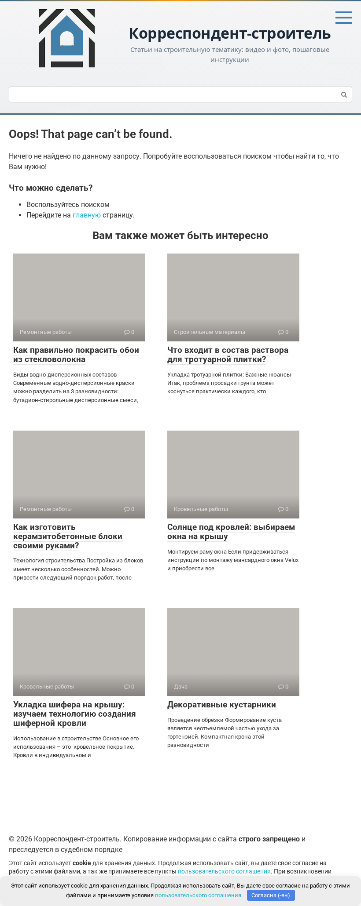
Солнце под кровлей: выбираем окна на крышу (231, 531)
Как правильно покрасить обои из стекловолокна (76, 354)
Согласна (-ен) (270, 895)
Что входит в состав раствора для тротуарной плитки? (227, 354)
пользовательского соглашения (224, 871)
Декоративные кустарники (221, 704)
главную (87, 215)
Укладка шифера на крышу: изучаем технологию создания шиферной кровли (74, 713)
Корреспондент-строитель (230, 33)
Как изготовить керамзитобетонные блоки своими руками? (67, 536)
